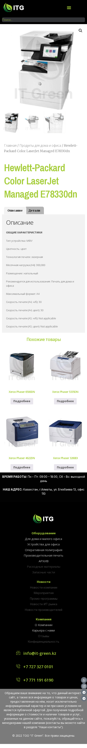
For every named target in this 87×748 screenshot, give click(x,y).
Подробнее (21, 401)
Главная (10, 145)
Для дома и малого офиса (43, 539)
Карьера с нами (43, 630)
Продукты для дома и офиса (40, 145)
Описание (15, 210)
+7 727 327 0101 (38, 666)
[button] (69, 7)
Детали (34, 210)
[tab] (15, 210)
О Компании (43, 625)
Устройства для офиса (43, 544)
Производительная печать (43, 555)
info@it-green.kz (39, 653)
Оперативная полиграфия (43, 550)
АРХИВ (44, 561)
